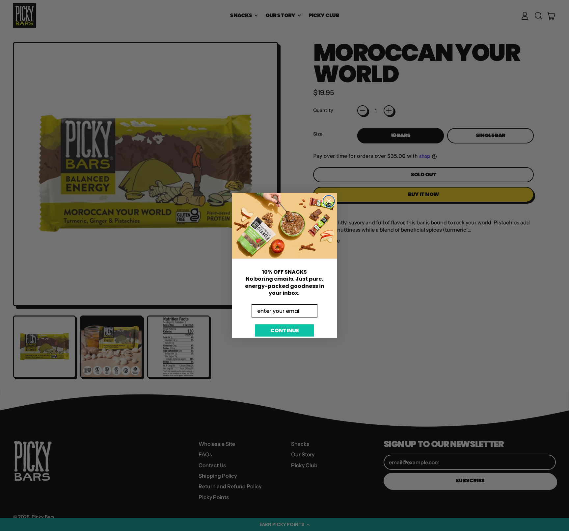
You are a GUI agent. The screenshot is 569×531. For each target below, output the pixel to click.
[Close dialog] (329, 201)
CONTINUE (284, 330)
